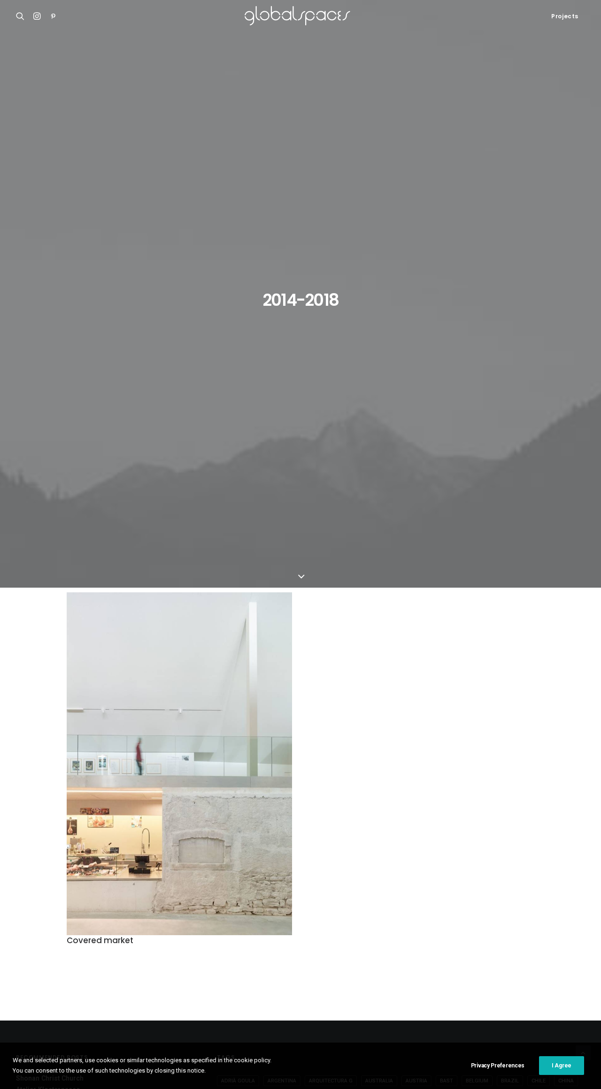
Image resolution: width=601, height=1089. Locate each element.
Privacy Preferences (497, 1065)
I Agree (561, 1065)
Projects (564, 16)
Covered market (100, 940)
